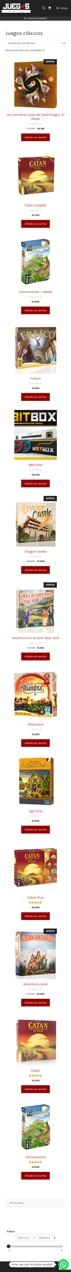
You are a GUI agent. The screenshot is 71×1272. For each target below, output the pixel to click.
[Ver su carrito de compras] (49, 8)
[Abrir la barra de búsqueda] (44, 8)
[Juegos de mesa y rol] (17, 8)
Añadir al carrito (35, 137)
